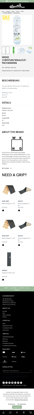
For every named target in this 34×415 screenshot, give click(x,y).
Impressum (9, 385)
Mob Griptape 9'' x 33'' (8, 203)
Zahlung (5, 339)
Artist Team (6, 330)
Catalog (8, 11)
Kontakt (5, 311)
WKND (5, 57)
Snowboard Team (8, 328)
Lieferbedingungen (8, 337)
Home (2, 11)
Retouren (5, 341)
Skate (13, 11)
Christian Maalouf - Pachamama (11, 13)
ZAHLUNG (6, 349)
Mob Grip (5, 201)
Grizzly (4, 270)
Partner (5, 317)
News (4, 323)
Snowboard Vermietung (9, 345)
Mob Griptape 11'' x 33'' (8, 238)
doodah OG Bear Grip (8, 273)
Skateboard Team (8, 326)
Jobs (4, 313)
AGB (14, 385)
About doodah (7, 315)
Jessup (20, 201)
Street (17, 11)
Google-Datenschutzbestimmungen (17, 376)
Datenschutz (19, 385)
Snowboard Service (8, 343)
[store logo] (17, 6)
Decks (22, 11)
